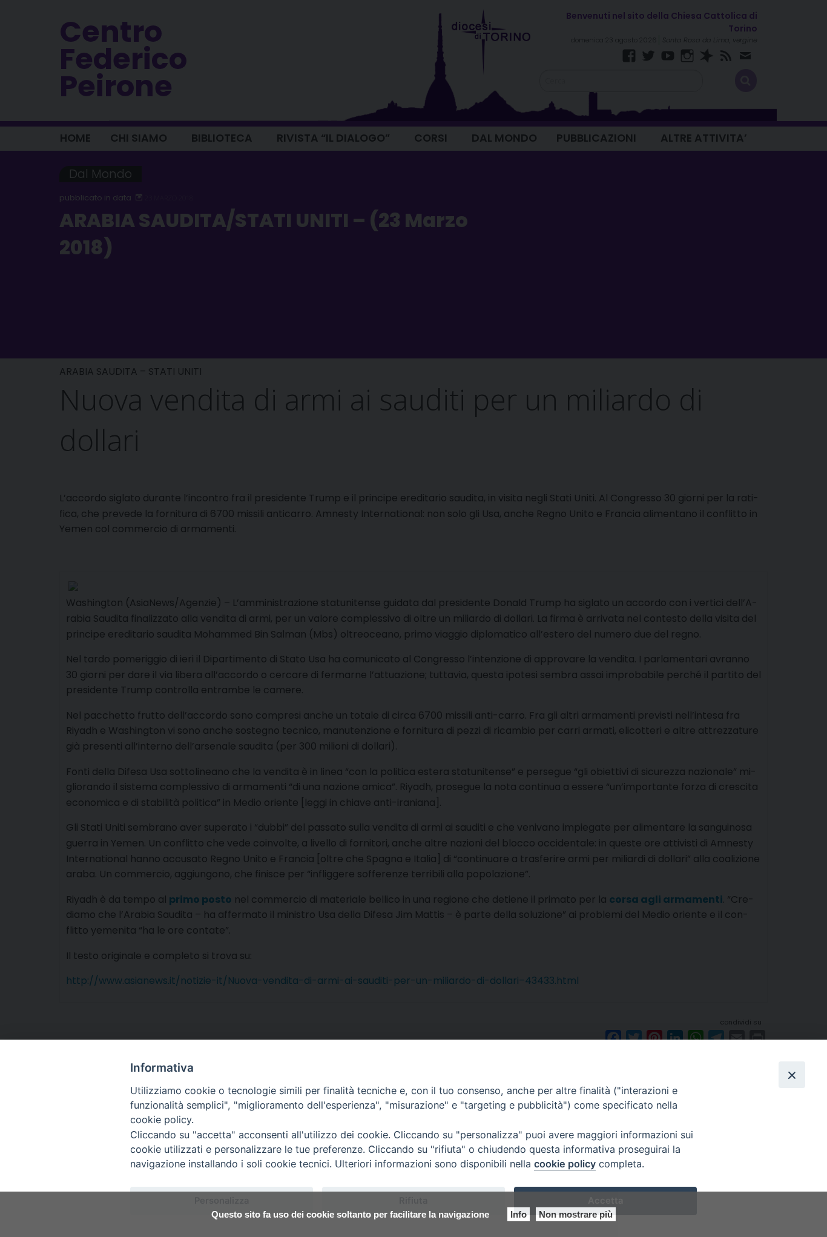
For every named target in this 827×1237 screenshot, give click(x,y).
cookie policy (565, 1164)
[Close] (792, 1074)
